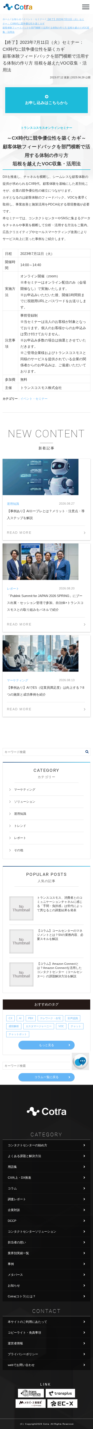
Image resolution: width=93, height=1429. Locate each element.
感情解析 (14, 1026)
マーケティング (24, 789)
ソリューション (24, 801)
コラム (12, 1188)
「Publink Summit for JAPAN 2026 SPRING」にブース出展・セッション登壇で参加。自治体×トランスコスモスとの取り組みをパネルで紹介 (45, 602)
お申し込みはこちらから (46, 103)
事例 (11, 1264)
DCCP (12, 1220)
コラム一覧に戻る (46, 1077)
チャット (76, 1026)
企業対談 (14, 1210)
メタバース (15, 1274)
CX (10, 1018)
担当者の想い (17, 1242)
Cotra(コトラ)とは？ (22, 1296)
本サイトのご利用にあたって (27, 1321)
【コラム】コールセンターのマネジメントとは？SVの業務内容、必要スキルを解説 (60, 935)
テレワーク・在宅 (50, 1018)
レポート (20, 838)
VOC (61, 1026)
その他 (18, 850)
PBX (30, 1018)
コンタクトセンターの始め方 (27, 1145)
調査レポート (17, 1199)
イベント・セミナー (34, 398)
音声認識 (72, 1018)
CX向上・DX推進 (19, 1177)
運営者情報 (15, 1343)
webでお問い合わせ (21, 1365)
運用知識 (20, 813)
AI (20, 1018)
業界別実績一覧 (18, 1253)
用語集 (12, 1166)
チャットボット (18, 1034)
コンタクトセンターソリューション (32, 1231)
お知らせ (14, 1285)
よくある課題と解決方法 (24, 1156)
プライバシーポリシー (23, 1354)
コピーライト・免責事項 (24, 1332)
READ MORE (19, 532)
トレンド (20, 825)
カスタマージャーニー (39, 1026)
